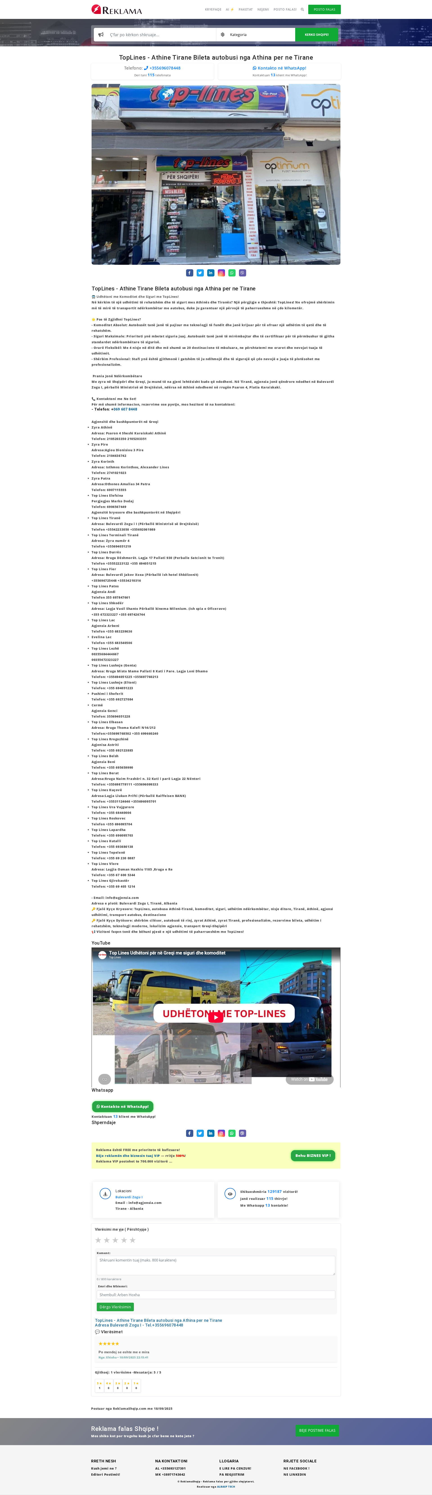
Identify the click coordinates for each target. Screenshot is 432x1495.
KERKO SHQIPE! (317, 34)
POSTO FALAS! (285, 9)
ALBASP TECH (226, 1486)
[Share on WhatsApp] (232, 272)
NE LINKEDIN (295, 1474)
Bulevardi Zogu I (129, 1197)
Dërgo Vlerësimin (115, 1306)
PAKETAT (246, 9)
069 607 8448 (125, 409)
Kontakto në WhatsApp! (281, 68)
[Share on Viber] (242, 272)
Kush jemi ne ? (104, 1468)
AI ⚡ (230, 9)
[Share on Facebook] (189, 272)
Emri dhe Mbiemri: (113, 1286)
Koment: (103, 1253)
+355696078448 (164, 68)
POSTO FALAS (324, 9)
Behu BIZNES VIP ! (313, 1155)
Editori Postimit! (105, 1474)
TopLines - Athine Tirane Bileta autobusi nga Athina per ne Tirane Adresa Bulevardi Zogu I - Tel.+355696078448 (158, 1323)
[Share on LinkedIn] (210, 272)
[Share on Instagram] (221, 272)
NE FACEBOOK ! (297, 1468)
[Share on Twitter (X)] (200, 272)
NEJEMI (263, 9)
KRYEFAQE (213, 9)
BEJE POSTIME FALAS (317, 1430)
